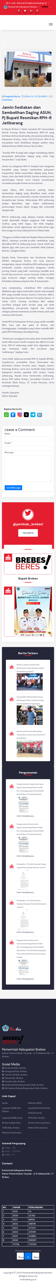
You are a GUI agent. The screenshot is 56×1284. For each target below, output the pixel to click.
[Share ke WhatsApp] (7, 414)
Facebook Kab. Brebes (15, 1068)
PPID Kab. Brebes (36, 1118)
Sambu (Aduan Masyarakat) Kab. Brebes (24, 1085)
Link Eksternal (35, 1113)
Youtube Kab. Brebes (14, 1081)
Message (9, 452)
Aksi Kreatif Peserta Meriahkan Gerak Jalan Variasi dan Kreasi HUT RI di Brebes (31, 734)
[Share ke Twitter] (27, 414)
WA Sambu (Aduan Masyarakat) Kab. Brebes (26, 1088)
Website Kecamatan (37, 1127)
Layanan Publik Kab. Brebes (11, 1110)
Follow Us (28, 533)
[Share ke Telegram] (33, 414)
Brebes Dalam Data (11, 1122)
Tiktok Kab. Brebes (13, 1078)
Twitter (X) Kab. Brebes (16, 1074)
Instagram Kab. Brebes (15, 1071)
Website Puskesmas (11, 1132)
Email (8, 443)
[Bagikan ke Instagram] (20, 414)
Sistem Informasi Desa (39, 1122)
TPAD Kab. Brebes (11, 1127)
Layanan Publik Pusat (12, 1118)
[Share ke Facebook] (14, 414)
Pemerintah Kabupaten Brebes (22, 6)
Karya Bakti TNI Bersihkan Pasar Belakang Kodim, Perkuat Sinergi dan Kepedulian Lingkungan (30, 700)
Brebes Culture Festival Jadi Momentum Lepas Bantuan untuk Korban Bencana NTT (30, 668)
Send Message (13, 487)
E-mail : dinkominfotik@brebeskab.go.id (27, 3)
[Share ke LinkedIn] (40, 414)
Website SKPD (35, 1103)
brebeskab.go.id (28, 1279)
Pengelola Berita (12, 96)
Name (7, 433)
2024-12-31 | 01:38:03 (36, 96)
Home (5, 1103)
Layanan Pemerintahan (39, 1108)
